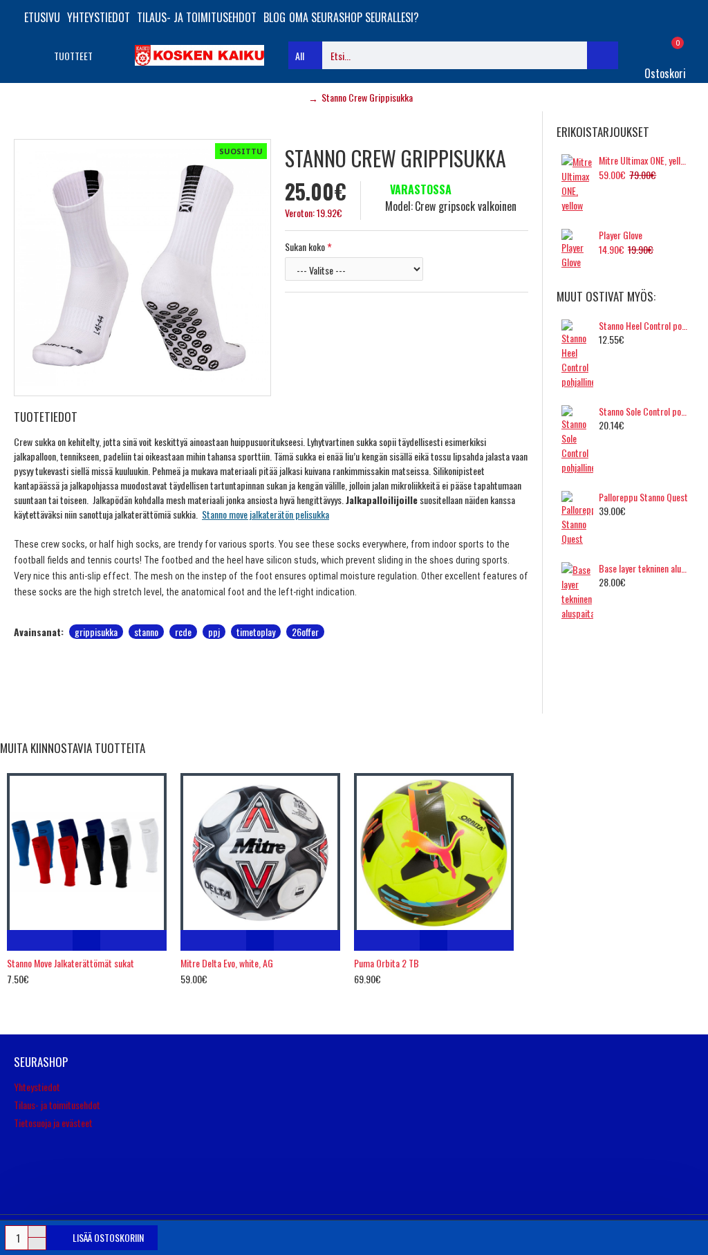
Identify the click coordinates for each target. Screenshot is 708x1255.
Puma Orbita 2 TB (386, 963)
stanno (146, 631)
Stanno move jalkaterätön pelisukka (265, 514)
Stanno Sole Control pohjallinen (644, 411)
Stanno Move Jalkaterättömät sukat (70, 963)
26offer (305, 631)
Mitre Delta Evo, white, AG (226, 963)
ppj (214, 631)
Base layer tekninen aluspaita (644, 568)
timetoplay (255, 631)
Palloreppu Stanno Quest (643, 497)
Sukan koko (305, 246)
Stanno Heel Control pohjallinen (644, 325)
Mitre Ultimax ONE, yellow (644, 160)
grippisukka (96, 631)
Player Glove (620, 235)
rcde (183, 631)
